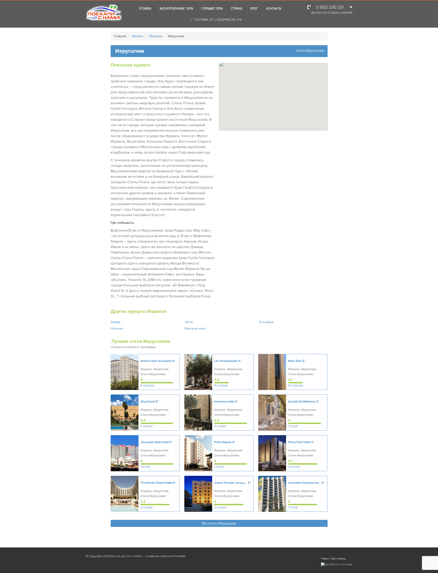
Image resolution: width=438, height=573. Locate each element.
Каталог (137, 36)
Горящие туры (212, 8)
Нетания (117, 328)
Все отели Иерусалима (219, 523)
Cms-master (133, 556)
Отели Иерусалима (310, 50)
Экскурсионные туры (176, 8)
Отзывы (145, 8)
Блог (254, 8)
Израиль (155, 36)
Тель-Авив (266, 322)
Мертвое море (195, 328)
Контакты (273, 8)
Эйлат (189, 322)
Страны (236, 8)
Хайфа (115, 322)
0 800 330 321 (331, 9)
